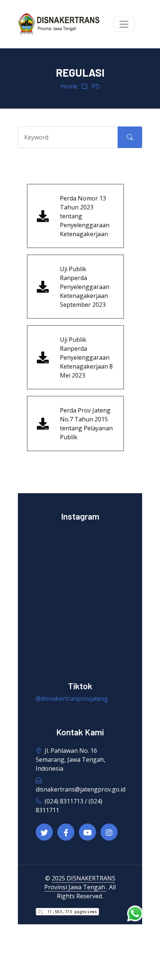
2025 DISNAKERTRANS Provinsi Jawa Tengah (79, 882)
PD (96, 86)
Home (69, 86)
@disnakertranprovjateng (72, 698)
